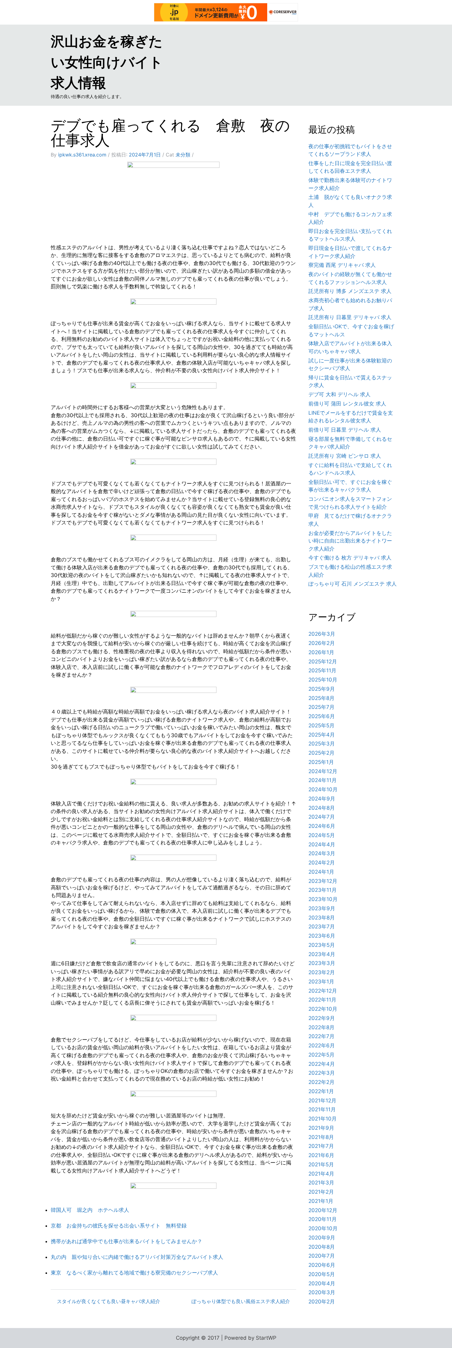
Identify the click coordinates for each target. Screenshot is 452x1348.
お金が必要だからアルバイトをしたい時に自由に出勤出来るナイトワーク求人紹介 (350, 541)
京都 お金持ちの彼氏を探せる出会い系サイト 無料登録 (119, 1226)
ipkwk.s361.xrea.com (82, 155)
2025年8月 (321, 698)
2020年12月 (322, 1210)
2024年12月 (322, 771)
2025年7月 (321, 707)
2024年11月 (322, 780)
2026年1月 (321, 652)
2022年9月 (321, 1018)
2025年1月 (321, 762)
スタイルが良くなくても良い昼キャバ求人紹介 (108, 1301)
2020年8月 (321, 1247)
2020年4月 (321, 1283)
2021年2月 (321, 1192)
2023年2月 (321, 972)
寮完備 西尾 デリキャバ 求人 (342, 265)
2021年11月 (322, 1109)
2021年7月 (321, 1146)
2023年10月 (323, 899)
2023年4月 (321, 954)
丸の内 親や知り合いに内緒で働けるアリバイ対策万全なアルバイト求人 (137, 1257)
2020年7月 (321, 1256)
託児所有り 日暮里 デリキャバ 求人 (349, 317)
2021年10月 (322, 1119)
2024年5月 (321, 835)
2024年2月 (321, 863)
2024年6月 (321, 826)
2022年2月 (321, 1082)
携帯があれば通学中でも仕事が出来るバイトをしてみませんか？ (126, 1241)
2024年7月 (321, 817)
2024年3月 (321, 853)
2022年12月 (322, 991)
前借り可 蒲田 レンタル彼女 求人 (347, 404)
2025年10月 (322, 680)
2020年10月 (323, 1228)
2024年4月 (321, 844)
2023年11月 (322, 890)
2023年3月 (321, 963)
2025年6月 (321, 716)
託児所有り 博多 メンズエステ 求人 (349, 291)
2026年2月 (321, 643)
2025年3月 (321, 744)
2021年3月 (321, 1183)
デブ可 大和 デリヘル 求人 (339, 394)
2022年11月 (322, 1000)
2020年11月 (322, 1219)
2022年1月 (321, 1091)
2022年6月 (321, 1045)
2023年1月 (321, 981)
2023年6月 (321, 936)
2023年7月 (321, 926)
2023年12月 (322, 881)
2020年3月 (321, 1292)
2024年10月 (323, 789)
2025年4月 (321, 735)
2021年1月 (320, 1201)
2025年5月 (321, 725)
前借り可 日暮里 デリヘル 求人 (344, 430)
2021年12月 (322, 1100)
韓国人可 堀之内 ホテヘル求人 (90, 1210)
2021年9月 (321, 1128)
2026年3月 (321, 634)
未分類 (183, 155)
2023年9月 (321, 908)
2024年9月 (321, 799)
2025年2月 (321, 753)
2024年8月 (321, 808)
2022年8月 (321, 1027)
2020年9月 (321, 1238)
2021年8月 (321, 1137)
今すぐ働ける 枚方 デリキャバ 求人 (349, 558)
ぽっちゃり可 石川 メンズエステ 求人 (352, 584)
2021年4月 (321, 1174)
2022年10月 (322, 1009)
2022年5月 (321, 1055)
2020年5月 (321, 1274)
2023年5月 (321, 945)
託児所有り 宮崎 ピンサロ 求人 (344, 456)
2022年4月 (321, 1064)
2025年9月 (321, 689)
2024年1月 (321, 872)
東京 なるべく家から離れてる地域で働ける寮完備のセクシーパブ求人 (134, 1273)
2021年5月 (321, 1164)
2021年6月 (321, 1155)
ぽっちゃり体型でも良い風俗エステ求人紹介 (241, 1301)
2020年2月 (321, 1302)
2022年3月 (321, 1073)
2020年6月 (321, 1265)
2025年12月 (322, 661)
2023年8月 (321, 918)
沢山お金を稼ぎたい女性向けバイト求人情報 (107, 62)
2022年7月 (321, 1036)
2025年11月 (322, 670)
